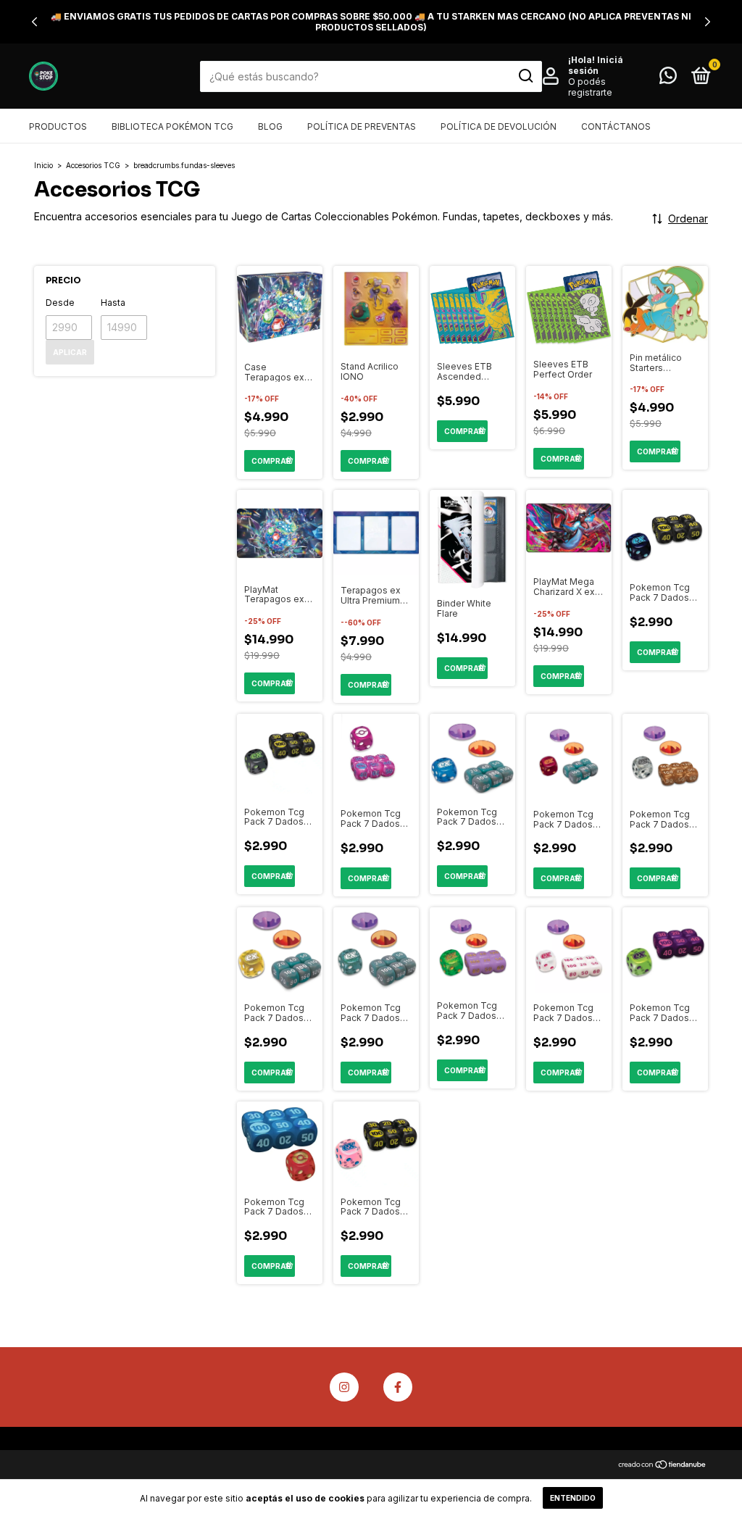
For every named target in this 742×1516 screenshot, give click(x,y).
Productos (58, 126)
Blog (270, 126)
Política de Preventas (361, 126)
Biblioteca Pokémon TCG (172, 126)
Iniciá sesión (595, 65)
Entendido (573, 1498)
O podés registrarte (590, 87)
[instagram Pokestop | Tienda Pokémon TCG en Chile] (344, 1387)
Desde (60, 302)
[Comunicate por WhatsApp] (668, 78)
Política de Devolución (498, 126)
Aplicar (70, 352)
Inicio (43, 165)
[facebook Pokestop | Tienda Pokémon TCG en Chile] (397, 1387)
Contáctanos (616, 126)
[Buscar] (525, 76)
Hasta (113, 302)
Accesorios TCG (93, 165)
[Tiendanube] (662, 1465)
